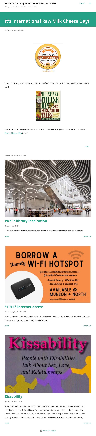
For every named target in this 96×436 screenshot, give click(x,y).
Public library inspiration (26, 221)
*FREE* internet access (24, 306)
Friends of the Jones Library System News (30, 3)
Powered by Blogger (49, 431)
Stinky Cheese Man (13, 133)
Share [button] (87, 147)
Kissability (13, 396)
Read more (87, 236)
